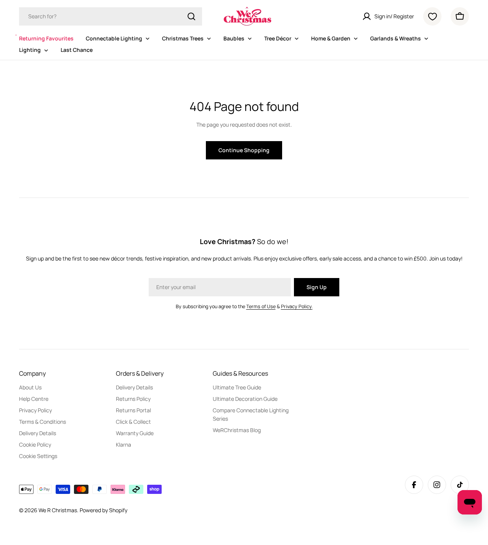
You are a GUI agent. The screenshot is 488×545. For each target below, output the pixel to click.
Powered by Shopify (103, 510)
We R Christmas (58, 510)
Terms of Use (261, 306)
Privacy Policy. (297, 306)
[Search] (191, 16)
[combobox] (110, 16)
